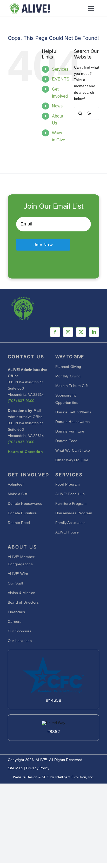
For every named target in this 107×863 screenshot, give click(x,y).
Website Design (25, 777)
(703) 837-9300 (21, 401)
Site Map (16, 768)
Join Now (43, 244)
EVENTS (60, 79)
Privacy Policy (37, 768)
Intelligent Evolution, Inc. (74, 777)
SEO (45, 777)
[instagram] (68, 332)
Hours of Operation (25, 452)
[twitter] (81, 332)
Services (60, 69)
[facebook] (55, 332)
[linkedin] (94, 332)
